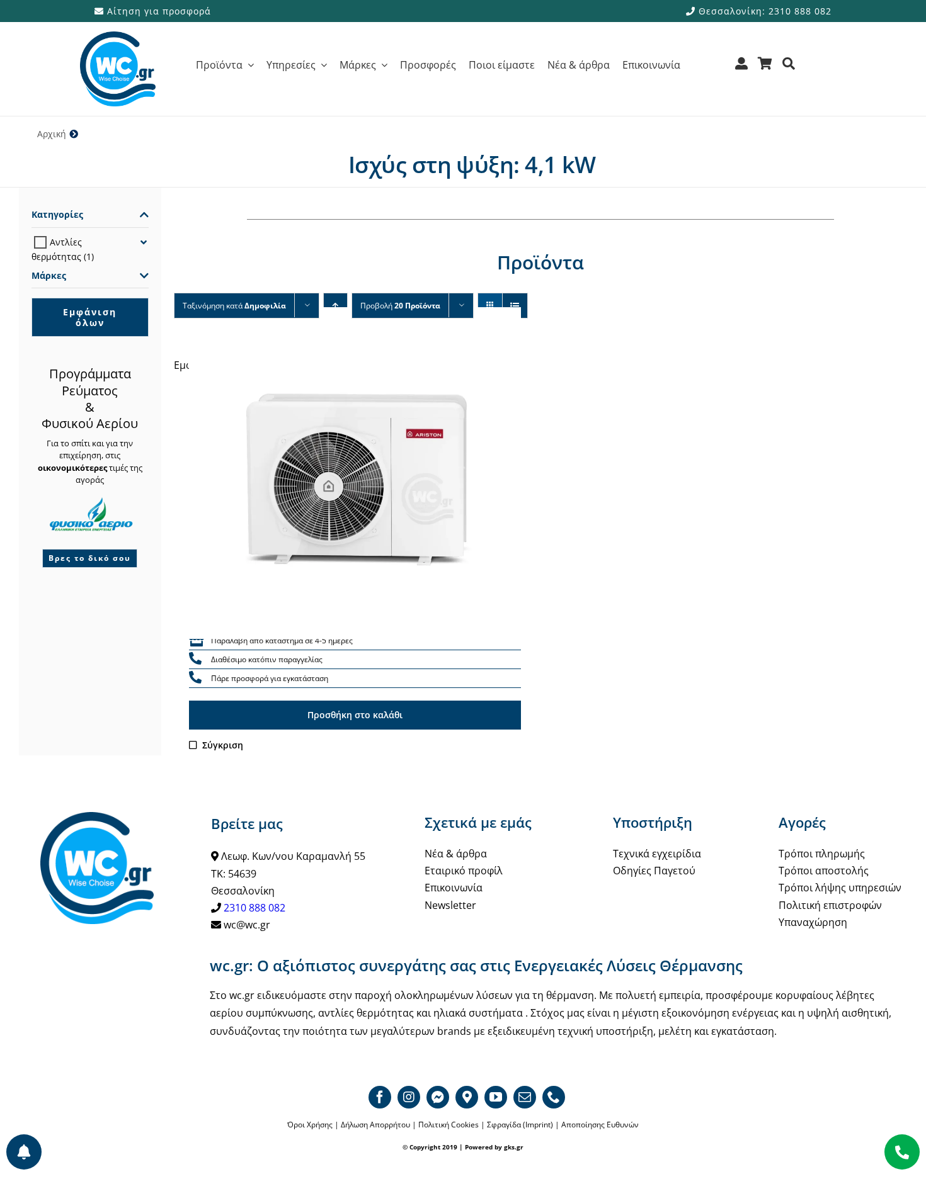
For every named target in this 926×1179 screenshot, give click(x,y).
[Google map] (466, 1097)
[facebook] (380, 1097)
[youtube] (495, 1097)
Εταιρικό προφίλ (464, 870)
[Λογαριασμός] (741, 67)
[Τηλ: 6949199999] (902, 1152)
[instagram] (408, 1097)
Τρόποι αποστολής (824, 870)
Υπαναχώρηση (813, 922)
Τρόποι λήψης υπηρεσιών (840, 887)
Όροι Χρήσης (310, 1124)
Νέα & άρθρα (456, 853)
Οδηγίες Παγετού (654, 870)
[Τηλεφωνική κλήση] (195, 659)
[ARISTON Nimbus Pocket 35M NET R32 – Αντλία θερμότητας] (355, 473)
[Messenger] (437, 1097)
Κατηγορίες (57, 214)
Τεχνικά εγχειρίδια (657, 853)
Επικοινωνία (454, 887)
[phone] (553, 1097)
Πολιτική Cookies (448, 1124)
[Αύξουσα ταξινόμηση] (335, 306)
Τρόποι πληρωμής (822, 853)
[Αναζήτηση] (789, 67)
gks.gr (513, 1146)
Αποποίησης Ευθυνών (600, 1124)
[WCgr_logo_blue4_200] (118, 36)
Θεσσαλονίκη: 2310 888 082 (763, 11)
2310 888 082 (254, 908)
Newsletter (450, 905)
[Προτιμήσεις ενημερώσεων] (24, 1152)
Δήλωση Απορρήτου (375, 1124)
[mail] (524, 1097)
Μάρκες (48, 275)
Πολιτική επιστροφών (830, 905)
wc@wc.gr (247, 925)
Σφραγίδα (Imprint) (520, 1124)
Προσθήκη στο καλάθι (355, 715)
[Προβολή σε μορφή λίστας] (515, 305)
